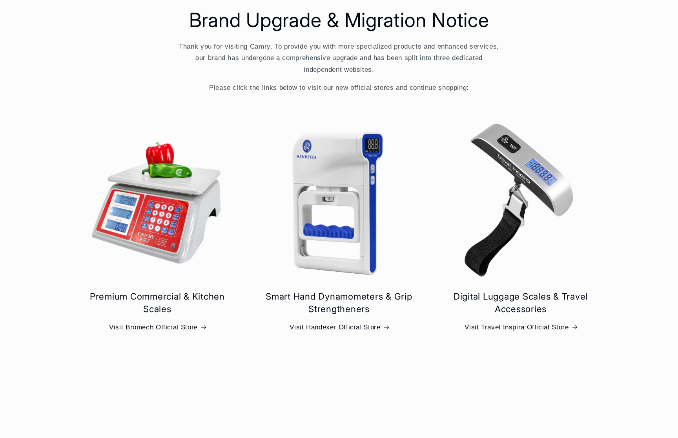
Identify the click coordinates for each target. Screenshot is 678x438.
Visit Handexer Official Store (335, 327)
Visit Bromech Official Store (153, 327)
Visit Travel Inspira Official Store (517, 327)
